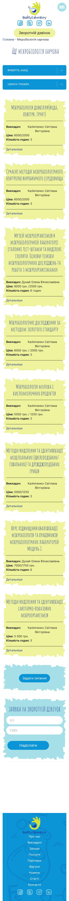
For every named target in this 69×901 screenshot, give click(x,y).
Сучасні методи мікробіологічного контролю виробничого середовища (34, 175)
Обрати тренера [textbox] (18, 84)
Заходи (34, 848)
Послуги (34, 854)
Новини (34, 872)
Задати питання (34, 678)
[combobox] (34, 70)
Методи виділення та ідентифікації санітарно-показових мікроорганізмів (34, 608)
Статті (34, 878)
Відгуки (34, 866)
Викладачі (35, 842)
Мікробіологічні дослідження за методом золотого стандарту (34, 326)
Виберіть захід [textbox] (18, 70)
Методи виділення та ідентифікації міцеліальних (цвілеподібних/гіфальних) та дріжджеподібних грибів (34, 460)
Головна (8, 39)
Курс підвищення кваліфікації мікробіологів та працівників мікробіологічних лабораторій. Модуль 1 (34, 538)
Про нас (34, 836)
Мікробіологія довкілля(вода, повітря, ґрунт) (34, 111)
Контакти (34, 884)
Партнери (34, 860)
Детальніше (14, 149)
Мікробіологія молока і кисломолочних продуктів (34, 390)
